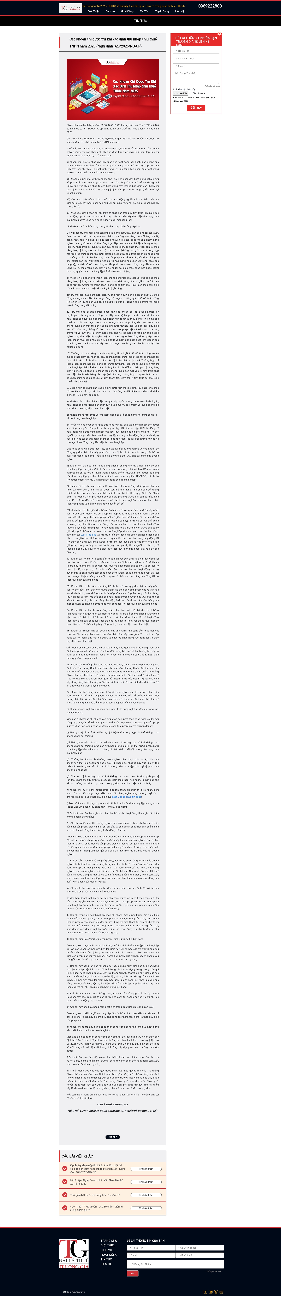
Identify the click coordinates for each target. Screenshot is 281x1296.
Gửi (132, 1273)
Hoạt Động (127, 11)
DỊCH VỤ (106, 1250)
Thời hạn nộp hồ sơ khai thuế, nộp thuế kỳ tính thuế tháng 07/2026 (184, 6)
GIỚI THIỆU (108, 1245)
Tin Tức (144, 11)
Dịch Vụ (110, 11)
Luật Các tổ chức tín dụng (126, 796)
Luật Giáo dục (88, 534)
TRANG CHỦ (109, 1240)
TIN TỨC (106, 1259)
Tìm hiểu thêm (146, 1168)
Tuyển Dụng (162, 11)
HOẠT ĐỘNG (109, 1255)
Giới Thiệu (94, 11)
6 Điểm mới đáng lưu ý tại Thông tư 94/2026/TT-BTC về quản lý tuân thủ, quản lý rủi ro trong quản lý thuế (84, 6)
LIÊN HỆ (106, 1264)
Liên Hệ (179, 11)
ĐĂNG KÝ (113, 1137)
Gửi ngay (196, 107)
